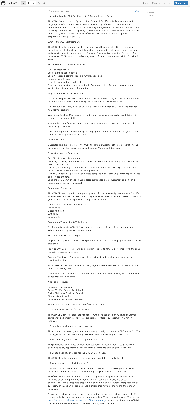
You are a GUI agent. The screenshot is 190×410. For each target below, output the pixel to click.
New (146, 3)
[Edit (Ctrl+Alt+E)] (33, 3)
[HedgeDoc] (10, 3)
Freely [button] (139, 11)
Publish (157, 3)
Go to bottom (151, 19)
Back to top (150, 16)
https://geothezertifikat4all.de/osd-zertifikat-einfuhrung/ (77, 400)
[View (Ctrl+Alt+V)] (23, 3)
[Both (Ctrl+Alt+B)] (28, 3)
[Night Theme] (38, 3)
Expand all (150, 12)
